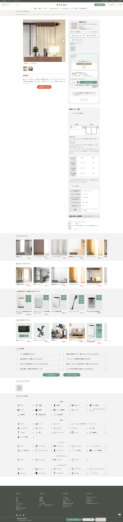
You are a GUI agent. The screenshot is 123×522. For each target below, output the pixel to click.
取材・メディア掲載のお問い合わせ (46, 504)
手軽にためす (89, 498)
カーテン (38, 14)
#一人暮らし (77, 223)
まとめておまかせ (89, 500)
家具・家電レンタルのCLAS (21, 14)
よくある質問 (119, 1)
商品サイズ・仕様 (74, 109)
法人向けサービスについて (91, 497)
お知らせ (17, 506)
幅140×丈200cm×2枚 (77, 39)
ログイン (113, 4)
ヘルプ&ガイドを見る (71, 374)
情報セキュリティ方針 (67, 504)
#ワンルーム (77, 228)
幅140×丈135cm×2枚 (77, 35)
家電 (17, 498)
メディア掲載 (42, 503)
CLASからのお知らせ (105, 1)
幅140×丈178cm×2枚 (91, 35)
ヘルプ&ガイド (113, 1)
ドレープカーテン (45, 14)
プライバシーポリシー (67, 500)
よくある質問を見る (50, 374)
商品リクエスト (19, 509)
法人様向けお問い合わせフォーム (92, 503)
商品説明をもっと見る (44, 86)
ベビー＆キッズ (19, 504)
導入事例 (88, 501)
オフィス (17, 501)
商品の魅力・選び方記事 (20, 508)
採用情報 (41, 498)
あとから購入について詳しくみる (77, 78)
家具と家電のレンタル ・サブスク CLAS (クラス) (10, 1)
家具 (34, 14)
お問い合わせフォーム (67, 506)
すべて (29, 14)
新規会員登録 (101, 4)
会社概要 (41, 497)
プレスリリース (42, 501)
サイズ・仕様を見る (93, 31)
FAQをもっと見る (84, 99)
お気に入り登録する (89, 519)
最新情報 (41, 500)
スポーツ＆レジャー (20, 503)
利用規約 (64, 501)
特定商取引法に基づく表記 (68, 503)
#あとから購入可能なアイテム (92, 225)
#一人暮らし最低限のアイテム (80, 225)
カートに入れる (89, 82)
